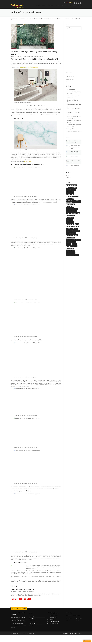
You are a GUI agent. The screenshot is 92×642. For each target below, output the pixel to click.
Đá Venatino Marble (69, 224)
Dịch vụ (69, 5)
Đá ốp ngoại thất (70, 128)
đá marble (74, 233)
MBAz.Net (32, 633)
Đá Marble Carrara (69, 217)
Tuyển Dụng (68, 177)
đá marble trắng (69, 239)
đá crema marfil (75, 226)
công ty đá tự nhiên (69, 194)
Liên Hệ (79, 5)
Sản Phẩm (50, 5)
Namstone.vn (68, 211)
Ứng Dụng (57, 5)
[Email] (80, 2)
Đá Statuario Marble (70, 222)
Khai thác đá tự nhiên (70, 204)
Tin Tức (74, 5)
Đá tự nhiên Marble (74, 156)
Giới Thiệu (44, 5)
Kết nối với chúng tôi (15, 608)
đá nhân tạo (68, 244)
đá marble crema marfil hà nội (71, 235)
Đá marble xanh (69, 219)
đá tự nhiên (75, 246)
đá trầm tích (68, 246)
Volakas (67, 213)
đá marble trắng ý (77, 239)
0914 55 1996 (69, 2)
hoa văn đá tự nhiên (70, 198)
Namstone (75, 208)
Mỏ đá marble (68, 208)
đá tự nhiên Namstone (70, 250)
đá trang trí (74, 244)
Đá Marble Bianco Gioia (75, 213)
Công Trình (63, 5)
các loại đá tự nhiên (70, 192)
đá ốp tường (68, 255)
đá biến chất (68, 226)
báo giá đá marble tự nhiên (71, 185)
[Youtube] (78, 2)
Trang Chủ (38, 5)
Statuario (74, 211)
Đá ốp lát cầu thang (71, 89)
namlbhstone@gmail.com (54, 621)
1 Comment (42, 56)
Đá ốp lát (77, 224)
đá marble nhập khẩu (70, 237)
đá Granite (75, 228)
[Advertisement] (73, 51)
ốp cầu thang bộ (76, 255)
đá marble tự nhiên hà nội (71, 241)
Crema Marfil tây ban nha (71, 189)
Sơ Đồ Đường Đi (33, 623)
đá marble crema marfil (70, 252)
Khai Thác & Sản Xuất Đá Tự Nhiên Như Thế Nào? (72, 201)
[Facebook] (74, 2)
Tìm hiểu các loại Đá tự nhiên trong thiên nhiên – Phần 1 (75, 147)
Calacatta (68, 187)
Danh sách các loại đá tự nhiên (72, 196)
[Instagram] (76, 2)
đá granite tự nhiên (69, 230)
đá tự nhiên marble (69, 248)
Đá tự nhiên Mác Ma (75, 165)
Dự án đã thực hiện (69, 79)
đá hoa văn (77, 230)
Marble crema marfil (70, 206)
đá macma (68, 233)
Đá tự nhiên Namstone (23, 56)
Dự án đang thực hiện (70, 76)
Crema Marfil (74, 187)
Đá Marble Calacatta (70, 215)
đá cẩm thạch (68, 228)
